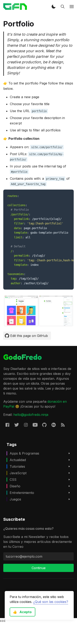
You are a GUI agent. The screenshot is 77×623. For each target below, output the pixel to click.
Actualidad (18, 460)
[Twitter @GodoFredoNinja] (17, 424)
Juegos (15, 499)
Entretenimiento (22, 493)
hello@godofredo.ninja (30, 415)
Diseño (15, 486)
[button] (53, 6)
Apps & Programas (24, 453)
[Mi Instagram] (26, 424)
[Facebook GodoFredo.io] (7, 424)
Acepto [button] (22, 612)
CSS (13, 479)
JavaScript (18, 473)
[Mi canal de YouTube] (35, 424)
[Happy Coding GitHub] (44, 424)
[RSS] (63, 424)
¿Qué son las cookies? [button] (50, 602)
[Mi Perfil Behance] (53, 424)
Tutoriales (17, 466)
